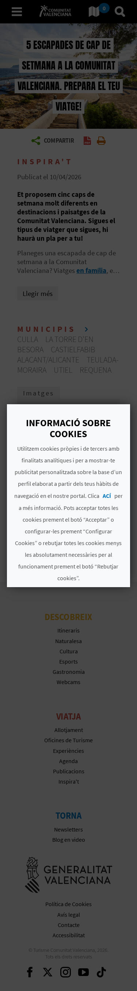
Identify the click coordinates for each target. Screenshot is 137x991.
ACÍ (107, 495)
